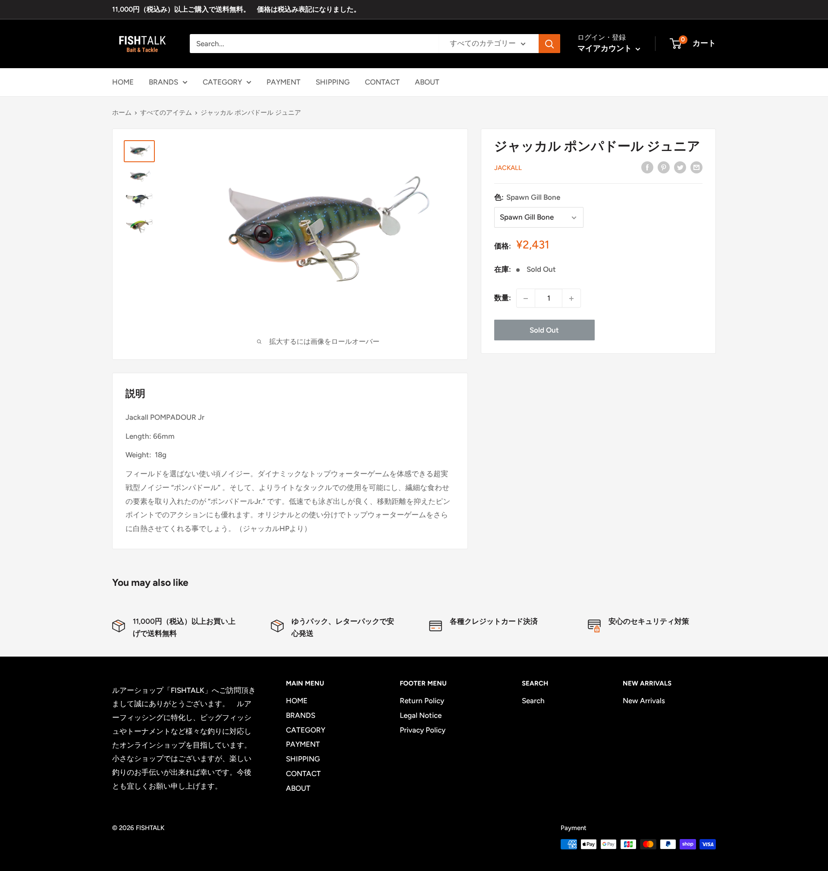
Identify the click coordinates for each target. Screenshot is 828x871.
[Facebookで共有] (647, 167)
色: (527, 197)
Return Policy (422, 700)
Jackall (508, 168)
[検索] (549, 43)
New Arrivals (644, 700)
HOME (123, 81)
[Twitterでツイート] (680, 167)
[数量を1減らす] (526, 298)
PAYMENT (284, 81)
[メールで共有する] (696, 167)
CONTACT (382, 81)
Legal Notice (421, 715)
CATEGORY (222, 81)
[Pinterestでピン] (664, 167)
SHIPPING (333, 81)
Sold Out (544, 330)
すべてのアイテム (166, 112)
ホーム (122, 112)
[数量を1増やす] (571, 298)
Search (533, 700)
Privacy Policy (422, 730)
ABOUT (427, 81)
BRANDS (163, 81)
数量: (502, 298)
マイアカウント (605, 48)
